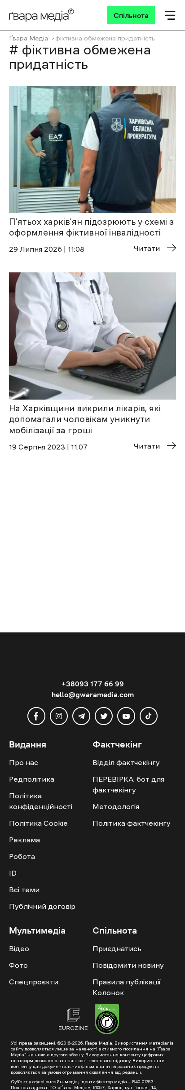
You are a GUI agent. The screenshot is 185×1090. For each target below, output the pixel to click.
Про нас (23, 762)
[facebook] (36, 716)
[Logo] (41, 15)
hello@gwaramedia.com (93, 694)
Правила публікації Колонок (126, 987)
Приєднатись (116, 948)
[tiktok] (149, 716)
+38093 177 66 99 (93, 683)
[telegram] (81, 716)
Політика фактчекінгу (131, 823)
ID (13, 872)
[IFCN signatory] (107, 1020)
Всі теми (24, 889)
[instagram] (59, 716)
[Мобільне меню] (170, 15)
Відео (19, 948)
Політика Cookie (38, 823)
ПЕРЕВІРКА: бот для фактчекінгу (128, 784)
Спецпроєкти (33, 981)
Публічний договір (42, 906)
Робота (22, 856)
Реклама (24, 839)
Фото (18, 965)
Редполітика (31, 779)
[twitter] (104, 716)
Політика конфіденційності (40, 801)
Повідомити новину (128, 965)
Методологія (115, 806)
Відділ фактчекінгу (126, 762)
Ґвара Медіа (28, 38)
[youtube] (126, 716)
